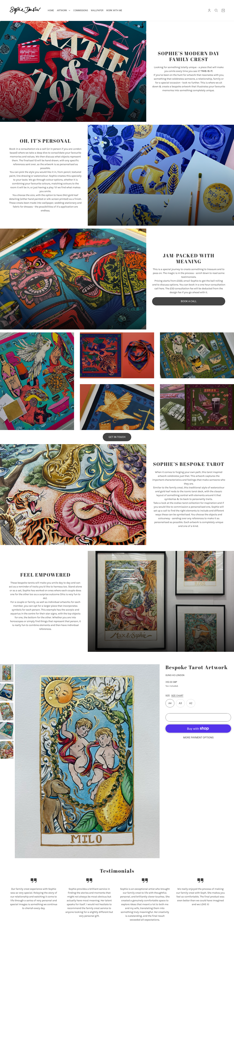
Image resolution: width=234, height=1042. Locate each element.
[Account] (209, 10)
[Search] (216, 10)
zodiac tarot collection (187, 502)
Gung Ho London (174, 675)
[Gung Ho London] (25, 10)
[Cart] (223, 10)
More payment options (198, 737)
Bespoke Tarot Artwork (196, 667)
